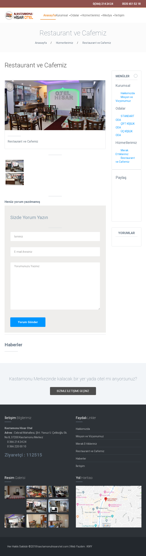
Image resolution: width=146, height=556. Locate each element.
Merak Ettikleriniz (86, 443)
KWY (89, 546)
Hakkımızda (127, 93)
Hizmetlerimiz (91, 15)
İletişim (119, 15)
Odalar (75, 15)
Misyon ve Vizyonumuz (90, 436)
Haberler (81, 458)
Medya (108, 15)
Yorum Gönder (28, 322)
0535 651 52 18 (130, 3)
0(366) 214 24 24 (102, 3)
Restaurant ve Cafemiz (97, 42)
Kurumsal (62, 15)
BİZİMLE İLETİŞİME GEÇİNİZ (73, 391)
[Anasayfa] (19, 15)
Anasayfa (49, 15)
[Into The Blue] (14, 167)
